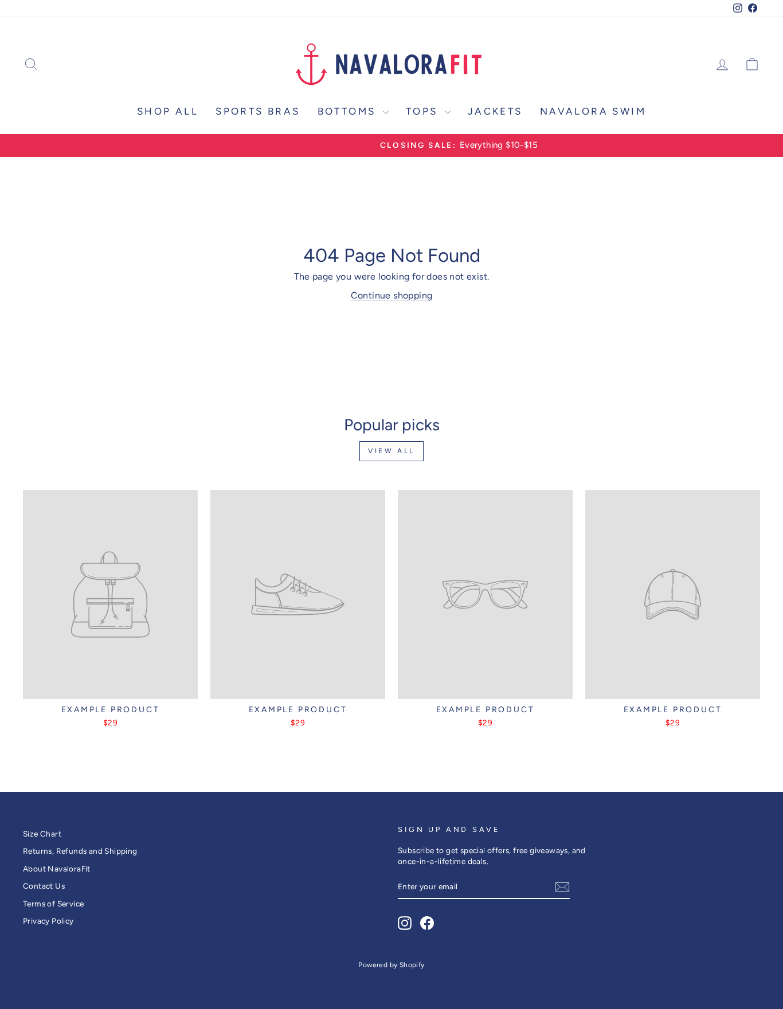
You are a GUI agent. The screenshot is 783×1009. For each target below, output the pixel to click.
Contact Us (44, 885)
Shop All (167, 111)
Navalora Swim (593, 111)
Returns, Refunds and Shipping (80, 850)
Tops (424, 111)
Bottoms (349, 111)
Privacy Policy (48, 920)
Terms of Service (53, 903)
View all (391, 451)
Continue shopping (392, 295)
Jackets (495, 111)
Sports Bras (258, 111)
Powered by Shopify (391, 965)
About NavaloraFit (57, 868)
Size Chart (42, 833)
